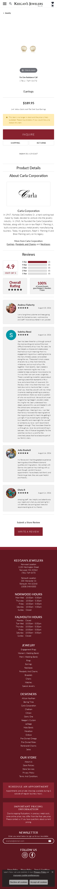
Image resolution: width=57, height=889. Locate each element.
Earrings (10, 244)
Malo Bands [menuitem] (28, 727)
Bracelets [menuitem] (28, 675)
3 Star (24, 268)
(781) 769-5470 (28, 80)
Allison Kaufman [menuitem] (28, 698)
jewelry (8, 13)
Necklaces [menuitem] (28, 667)
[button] (10, 3)
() (49, 262)
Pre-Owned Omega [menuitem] (28, 738)
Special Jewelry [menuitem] (28, 686)
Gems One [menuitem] (28, 716)
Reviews (28, 254)
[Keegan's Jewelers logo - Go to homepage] (28, 4)
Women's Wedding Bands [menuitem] (28, 653)
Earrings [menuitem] (28, 664)
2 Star (24, 270)
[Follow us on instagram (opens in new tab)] (25, 855)
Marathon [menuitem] (28, 731)
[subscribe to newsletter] (50, 841)
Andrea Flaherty (26, 304)
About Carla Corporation (28, 175)
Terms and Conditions (28, 776)
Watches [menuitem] (28, 682)
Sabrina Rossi (24, 331)
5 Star (24, 262)
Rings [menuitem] (28, 660)
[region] (28, 48)
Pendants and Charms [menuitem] (28, 671)
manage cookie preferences (26, 875)
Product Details (28, 167)
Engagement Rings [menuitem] (28, 649)
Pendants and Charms (25, 244)
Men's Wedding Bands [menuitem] (28, 656)
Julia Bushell (24, 450)
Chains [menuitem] (28, 678)
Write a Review (28, 531)
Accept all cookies (38, 882)
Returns (41, 143)
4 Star (24, 265)
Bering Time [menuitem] (29, 702)
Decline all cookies (18, 882)
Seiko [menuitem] (28, 749)
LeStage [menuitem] (28, 723)
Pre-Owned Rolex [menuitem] (28, 742)
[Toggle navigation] (4, 3)
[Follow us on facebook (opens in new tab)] (32, 855)
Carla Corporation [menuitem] (28, 705)
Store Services (28, 769)
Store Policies (28, 765)
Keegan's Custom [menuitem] (28, 720)
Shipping (15, 143)
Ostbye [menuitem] (29, 734)
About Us (28, 761)
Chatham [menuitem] (28, 709)
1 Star (24, 273)
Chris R (21, 489)
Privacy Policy (28, 772)
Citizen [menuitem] (28, 712)
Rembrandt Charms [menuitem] (28, 745)
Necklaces (45, 244)
